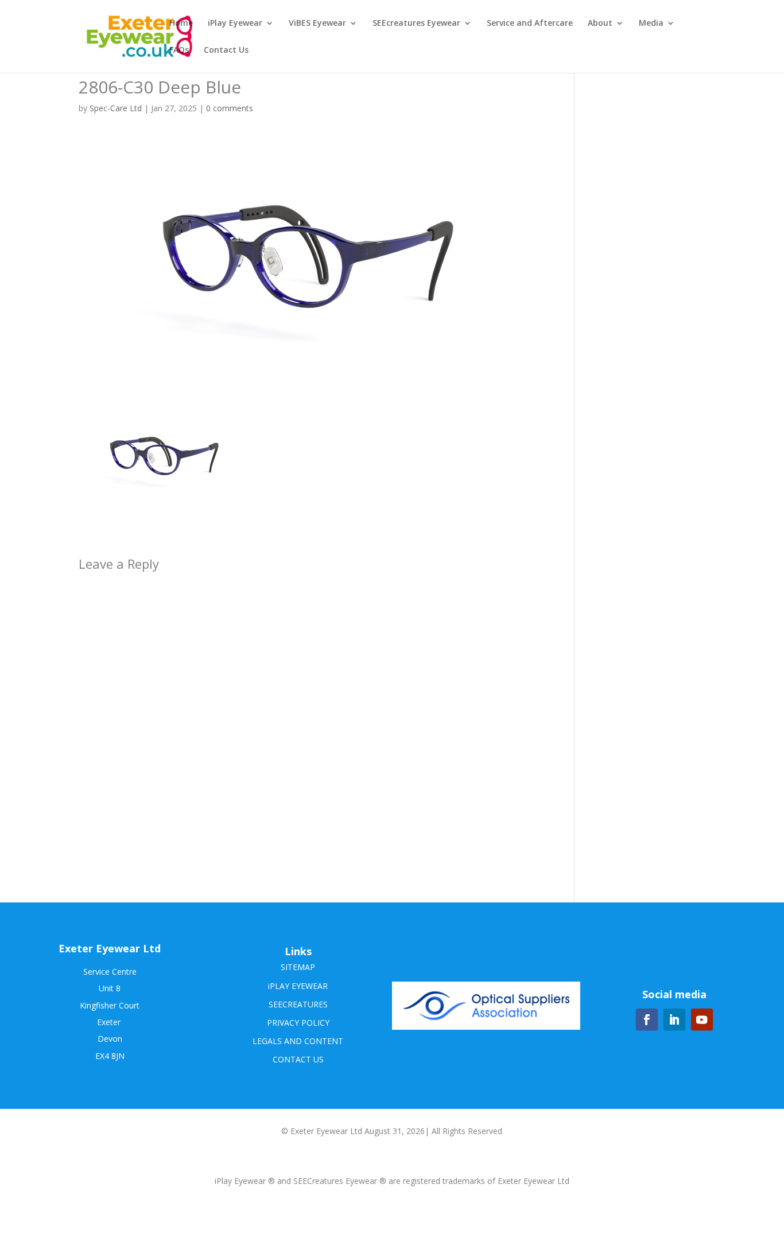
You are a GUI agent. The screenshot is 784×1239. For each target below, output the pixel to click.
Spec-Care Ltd (116, 108)
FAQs (179, 50)
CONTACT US (298, 1059)
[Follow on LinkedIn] (674, 1019)
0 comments (229, 108)
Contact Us (226, 50)
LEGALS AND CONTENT (298, 1040)
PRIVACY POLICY (298, 1022)
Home (181, 23)
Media (651, 23)
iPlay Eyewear (235, 23)
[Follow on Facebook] (647, 1019)
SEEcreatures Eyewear (416, 23)
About (600, 23)
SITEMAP (298, 967)
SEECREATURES (298, 1004)
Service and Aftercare (530, 23)
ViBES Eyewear (317, 23)
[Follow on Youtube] (702, 1019)
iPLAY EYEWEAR (298, 985)
